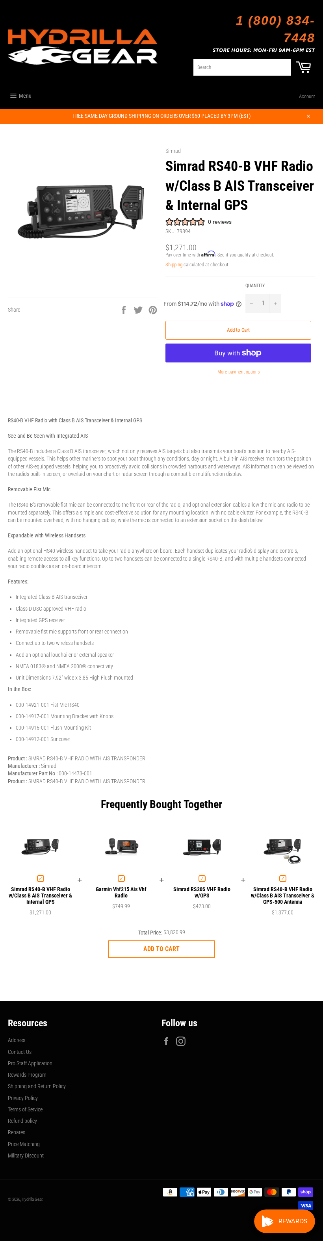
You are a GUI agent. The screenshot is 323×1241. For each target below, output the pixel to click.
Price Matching (24, 1144)
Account (307, 96)
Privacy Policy (23, 1098)
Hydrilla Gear (32, 1199)
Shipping (173, 265)
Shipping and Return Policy (37, 1086)
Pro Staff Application (30, 1063)
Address (16, 1040)
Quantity (255, 285)
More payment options (238, 372)
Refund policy (22, 1121)
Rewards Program (27, 1075)
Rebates (16, 1132)
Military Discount (26, 1155)
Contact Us (20, 1052)
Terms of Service (25, 1109)
